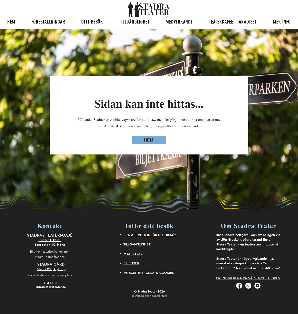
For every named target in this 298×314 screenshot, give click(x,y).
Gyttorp (59, 269)
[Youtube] (257, 286)
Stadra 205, (45, 269)
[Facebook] (239, 286)
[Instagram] (248, 286)
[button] (48, 22)
